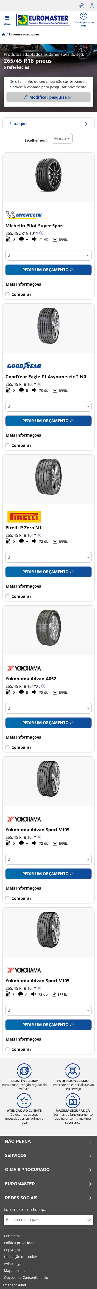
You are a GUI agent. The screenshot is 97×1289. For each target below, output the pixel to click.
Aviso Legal (13, 1263)
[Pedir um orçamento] (92, 5)
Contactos (12, 1235)
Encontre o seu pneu (24, 34)
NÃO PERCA (18, 1141)
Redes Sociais (21, 1198)
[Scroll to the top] (84, 1278)
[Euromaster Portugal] (43, 20)
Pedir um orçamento (45, 269)
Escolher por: (35, 140)
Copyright (12, 1249)
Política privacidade (20, 1242)
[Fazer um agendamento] (82, 5)
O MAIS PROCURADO (27, 1170)
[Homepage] (3, 34)
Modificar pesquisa (48, 97)
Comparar (21, 294)
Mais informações (23, 284)
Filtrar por (18, 123)
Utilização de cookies (21, 1256)
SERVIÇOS (15, 1156)
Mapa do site (15, 1270)
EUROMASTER (20, 1184)
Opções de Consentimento (26, 1277)
